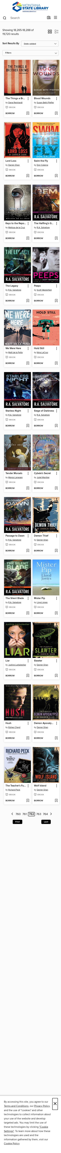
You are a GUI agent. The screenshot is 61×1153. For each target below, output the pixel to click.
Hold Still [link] (39, 348)
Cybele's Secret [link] (42, 473)
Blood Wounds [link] (42, 98)
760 (18, 814)
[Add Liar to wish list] (28, 676)
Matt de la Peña (15, 352)
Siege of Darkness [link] (44, 410)
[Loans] (49, 18)
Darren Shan (14, 165)
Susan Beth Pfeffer (45, 102)
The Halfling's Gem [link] (44, 223)
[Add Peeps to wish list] (56, 301)
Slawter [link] (38, 660)
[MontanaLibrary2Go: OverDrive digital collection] (30, 7)
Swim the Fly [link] (41, 161)
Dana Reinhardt (15, 102)
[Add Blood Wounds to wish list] (56, 113)
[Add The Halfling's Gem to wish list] (56, 238)
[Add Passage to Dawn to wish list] (28, 551)
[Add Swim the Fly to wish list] (56, 176)
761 (24, 814)
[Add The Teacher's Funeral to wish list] (28, 801)
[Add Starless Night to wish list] (28, 426)
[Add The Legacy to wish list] (28, 301)
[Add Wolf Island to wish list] (56, 801)
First (17, 821)
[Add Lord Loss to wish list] (28, 176)
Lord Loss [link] (11, 161)
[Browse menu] (56, 17)
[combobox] (23, 18)
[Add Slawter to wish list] (56, 676)
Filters (8, 53)
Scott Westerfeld (44, 290)
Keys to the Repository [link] (16, 223)
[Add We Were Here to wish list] (28, 363)
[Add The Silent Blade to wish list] (28, 613)
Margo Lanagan (15, 477)
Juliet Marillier (43, 477)
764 (45, 814)
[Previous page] (12, 814)
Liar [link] (8, 660)
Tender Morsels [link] (14, 473)
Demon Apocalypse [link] (44, 723)
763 (38, 814)
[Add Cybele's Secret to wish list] (56, 488)
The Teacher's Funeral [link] (16, 785)
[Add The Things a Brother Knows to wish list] (28, 113)
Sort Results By (10, 43)
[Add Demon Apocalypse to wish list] (56, 738)
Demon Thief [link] (41, 535)
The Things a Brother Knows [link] (16, 98)
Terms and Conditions (16, 1106)
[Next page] (51, 814)
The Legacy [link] (12, 285)
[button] (50, 32)
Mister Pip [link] (39, 598)
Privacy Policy (42, 1106)
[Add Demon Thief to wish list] (56, 551)
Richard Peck (14, 790)
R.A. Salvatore (43, 227)
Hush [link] (8, 723)
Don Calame (42, 165)
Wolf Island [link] (40, 785)
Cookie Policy (11, 1143)
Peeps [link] (37, 285)
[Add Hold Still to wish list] (56, 363)
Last (46, 821)
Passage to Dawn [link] (15, 535)
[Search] (4, 17)
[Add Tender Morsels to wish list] (28, 488)
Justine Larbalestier (17, 665)
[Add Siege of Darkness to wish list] (56, 426)
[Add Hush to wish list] (28, 738)
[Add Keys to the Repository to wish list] (28, 238)
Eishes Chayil (14, 727)
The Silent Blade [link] (15, 598)
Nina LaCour (42, 352)
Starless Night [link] (13, 410)
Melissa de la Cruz (16, 227)
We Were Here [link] (13, 348)
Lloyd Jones (42, 602)
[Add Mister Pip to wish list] (56, 613)
